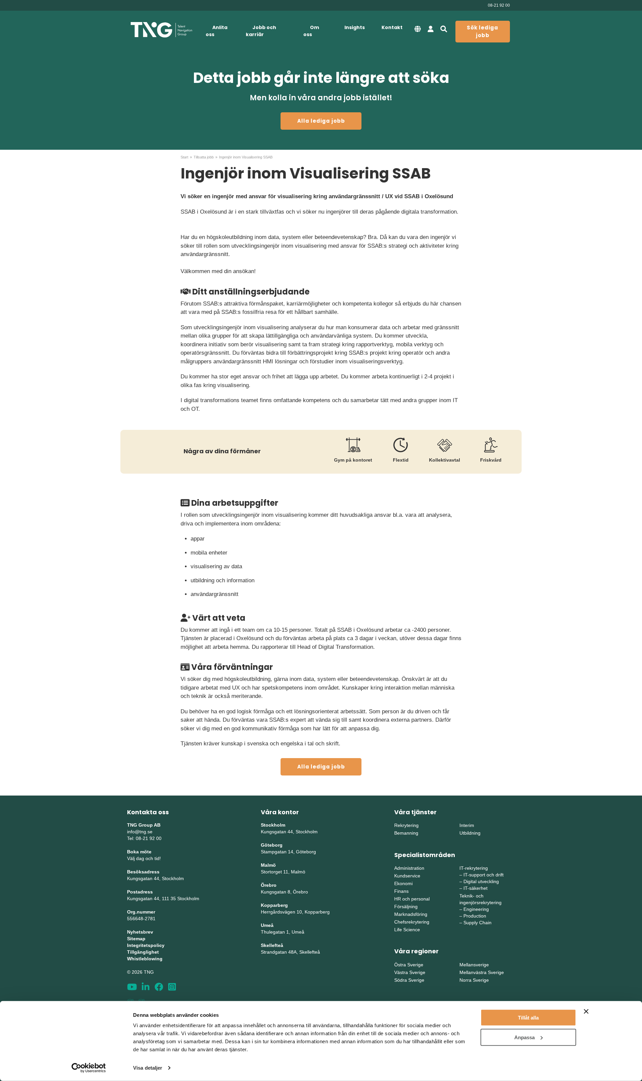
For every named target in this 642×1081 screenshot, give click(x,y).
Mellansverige (474, 964)
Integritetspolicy (146, 945)
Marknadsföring (410, 914)
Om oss (311, 31)
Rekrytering (406, 825)
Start (184, 157)
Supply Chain (477, 922)
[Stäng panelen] (586, 1011)
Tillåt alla (528, 1017)
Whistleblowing (145, 958)
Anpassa (524, 1037)
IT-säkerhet (475, 888)
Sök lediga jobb (482, 31)
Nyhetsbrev (140, 932)
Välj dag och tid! (144, 858)
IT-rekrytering (473, 868)
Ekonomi (403, 883)
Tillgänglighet (143, 952)
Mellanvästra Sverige (481, 972)
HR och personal (412, 899)
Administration (409, 868)
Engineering (476, 909)
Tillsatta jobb (204, 157)
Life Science (407, 929)
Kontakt (392, 27)
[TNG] (161, 30)
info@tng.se (139, 831)
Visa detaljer (147, 1068)
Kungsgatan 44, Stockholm (155, 878)
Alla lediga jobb (321, 120)
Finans (401, 891)
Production (474, 916)
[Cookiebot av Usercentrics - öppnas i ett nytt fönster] (89, 1068)
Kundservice (407, 875)
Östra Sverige (408, 964)
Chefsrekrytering (411, 922)
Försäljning (406, 906)
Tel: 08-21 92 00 (144, 838)
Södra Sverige (409, 980)
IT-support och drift (483, 874)
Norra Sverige (474, 980)
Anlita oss (216, 31)
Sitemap (136, 938)
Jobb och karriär (261, 31)
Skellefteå (272, 945)
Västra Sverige (409, 972)
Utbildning (469, 833)
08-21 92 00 (499, 5)
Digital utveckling (481, 881)
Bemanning (406, 833)
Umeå (267, 925)
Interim (466, 825)
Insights (354, 27)
